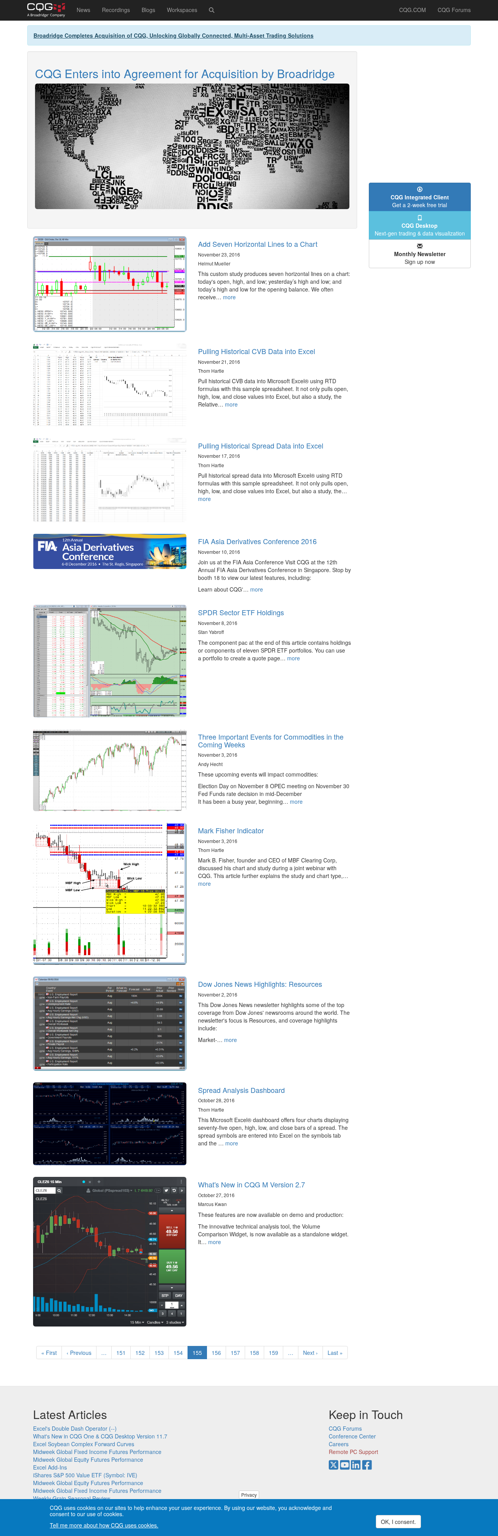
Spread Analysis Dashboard (241, 1090)
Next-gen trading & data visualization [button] (420, 229)
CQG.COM (412, 10)
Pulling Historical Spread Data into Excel (260, 445)
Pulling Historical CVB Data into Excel (256, 351)
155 (200, 1354)
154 (180, 1352)
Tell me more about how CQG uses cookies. (104, 1525)
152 (141, 1352)
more (229, 297)
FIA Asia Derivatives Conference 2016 (257, 541)
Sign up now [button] (419, 257)
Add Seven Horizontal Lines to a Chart (257, 244)
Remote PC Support (353, 1452)
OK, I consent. (398, 1522)
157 (237, 1352)
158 (256, 1352)
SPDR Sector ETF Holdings (241, 612)
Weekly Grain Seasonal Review (71, 1498)
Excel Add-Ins (50, 1467)
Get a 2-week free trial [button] (420, 201)
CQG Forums (454, 10)
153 (160, 1352)
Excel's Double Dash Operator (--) (75, 1428)
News (83, 10)
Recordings (116, 10)
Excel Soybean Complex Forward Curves (83, 1444)
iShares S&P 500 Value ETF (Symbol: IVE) (85, 1475)
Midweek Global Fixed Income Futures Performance (97, 1452)
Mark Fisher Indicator (231, 830)
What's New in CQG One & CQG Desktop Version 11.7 (100, 1436)
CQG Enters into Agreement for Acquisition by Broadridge (185, 73)
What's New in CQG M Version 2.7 (251, 1184)
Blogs (148, 10)
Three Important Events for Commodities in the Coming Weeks (271, 740)
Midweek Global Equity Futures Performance (88, 1459)
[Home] (49, 10)
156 (218, 1352)
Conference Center (352, 1436)
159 (275, 1352)
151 (122, 1352)
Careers (339, 1444)
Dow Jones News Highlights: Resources (260, 984)
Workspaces (182, 10)
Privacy (249, 1494)
